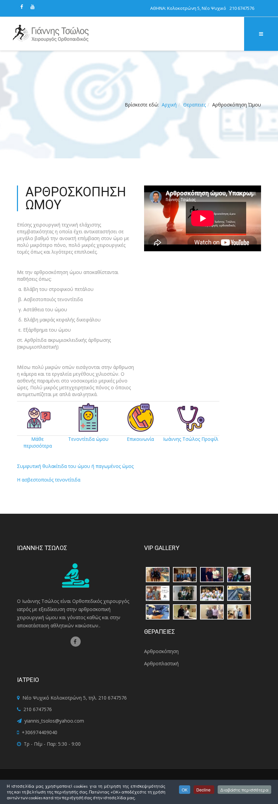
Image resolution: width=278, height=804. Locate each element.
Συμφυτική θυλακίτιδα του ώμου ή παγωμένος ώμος (75, 466)
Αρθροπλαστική (161, 663)
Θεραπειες (194, 104)
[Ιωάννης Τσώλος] (51, 34)
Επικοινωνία (140, 439)
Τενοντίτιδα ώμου (88, 439)
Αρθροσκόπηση (161, 651)
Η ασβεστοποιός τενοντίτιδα (48, 479)
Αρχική (169, 104)
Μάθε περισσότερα (37, 442)
